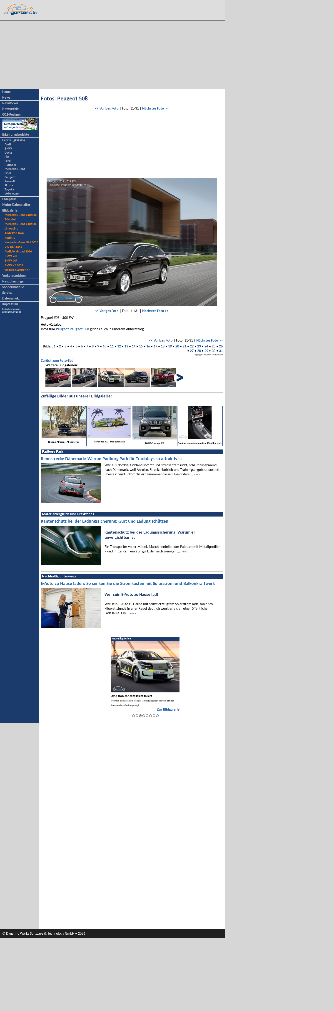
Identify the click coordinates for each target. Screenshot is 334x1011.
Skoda (9, 185)
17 (155, 346)
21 (184, 346)
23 (199, 346)
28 (199, 351)
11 (112, 346)
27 (192, 351)
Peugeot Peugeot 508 (72, 329)
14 (133, 346)
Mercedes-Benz (15, 169)
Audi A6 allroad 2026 (18, 251)
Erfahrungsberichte (15, 135)
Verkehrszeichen (14, 276)
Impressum (10, 304)
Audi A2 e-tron (14, 233)
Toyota (9, 189)
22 (192, 346)
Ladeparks (9, 199)
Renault (10, 181)
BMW (8, 148)
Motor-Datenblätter (16, 205)
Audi (8, 144)
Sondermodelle (13, 287)
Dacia (8, 153)
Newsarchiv (10, 109)
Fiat (7, 157)
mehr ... (198, 474)
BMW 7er (11, 256)
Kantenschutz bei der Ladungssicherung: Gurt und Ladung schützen (104, 521)
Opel (8, 173)
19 (170, 346)
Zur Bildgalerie (168, 709)
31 (221, 351)
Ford (8, 161)
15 (141, 346)
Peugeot (10, 177)
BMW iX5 (11, 260)
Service (7, 293)
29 (206, 351)
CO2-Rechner (11, 115)
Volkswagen (12, 193)
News (6, 98)
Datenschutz (11, 298)
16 (148, 346)
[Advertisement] (112, 55)
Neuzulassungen (13, 281)
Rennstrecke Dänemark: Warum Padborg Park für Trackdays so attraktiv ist (112, 459)
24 (206, 346)
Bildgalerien (10, 210)
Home (6, 92)
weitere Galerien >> (17, 270)
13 (126, 346)
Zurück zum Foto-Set (57, 361)
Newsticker (10, 103)
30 (213, 351)
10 (104, 346)
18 (163, 346)
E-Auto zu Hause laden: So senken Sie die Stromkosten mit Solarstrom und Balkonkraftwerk (128, 584)
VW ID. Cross (13, 247)
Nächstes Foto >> (155, 108)
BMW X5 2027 (14, 265)
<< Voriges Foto (107, 108)
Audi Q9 (10, 238)
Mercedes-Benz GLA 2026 (21, 242)
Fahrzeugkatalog (13, 140)
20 (177, 346)
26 (221, 346)
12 (119, 346)
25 (213, 346)
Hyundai (10, 165)
